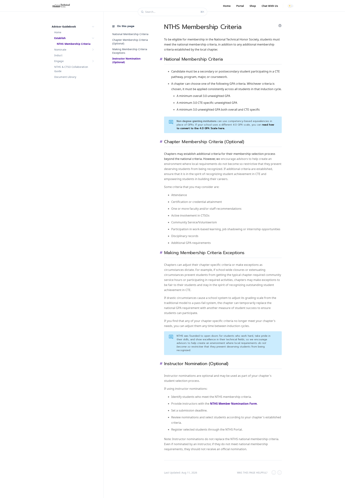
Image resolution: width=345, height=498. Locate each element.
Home (227, 6)
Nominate (60, 49)
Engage (59, 61)
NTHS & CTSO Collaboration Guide (71, 69)
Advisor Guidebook (64, 26)
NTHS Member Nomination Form (233, 404)
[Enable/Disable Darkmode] (291, 6)
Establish (60, 38)
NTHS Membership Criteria (73, 44)
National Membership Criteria (130, 34)
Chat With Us (270, 6)
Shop (253, 6)
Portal (240, 6)
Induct (58, 55)
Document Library (65, 77)
